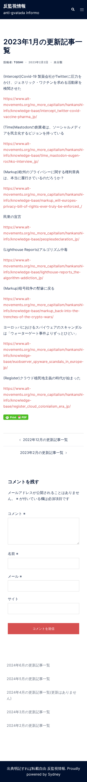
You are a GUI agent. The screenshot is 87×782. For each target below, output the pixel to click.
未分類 (58, 62)
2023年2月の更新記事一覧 (41, 452)
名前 (13, 553)
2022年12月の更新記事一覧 (45, 439)
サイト (13, 599)
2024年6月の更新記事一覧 (28, 665)
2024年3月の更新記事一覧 (28, 712)
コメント (16, 513)
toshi (18, 62)
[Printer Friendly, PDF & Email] (15, 417)
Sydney (54, 774)
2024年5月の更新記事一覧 (28, 678)
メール (15, 576)
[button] (73, 9)
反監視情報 (14, 6)
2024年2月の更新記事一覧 (28, 725)
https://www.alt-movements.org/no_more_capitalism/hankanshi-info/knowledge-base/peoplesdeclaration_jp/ (43, 233)
